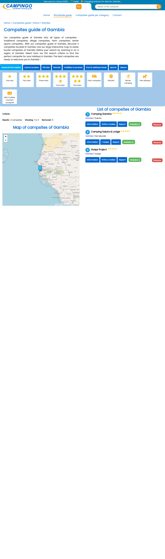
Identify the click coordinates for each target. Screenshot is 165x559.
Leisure (123, 67)
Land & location (31, 67)
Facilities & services (73, 67)
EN (78, 6)
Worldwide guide (63, 15)
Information (92, 124)
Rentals (56, 67)
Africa (36, 22)
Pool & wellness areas (96, 67)
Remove (157, 125)
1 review (105, 142)
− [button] (6, 140)
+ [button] (6, 136)
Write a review (108, 124)
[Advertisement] (123, 41)
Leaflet (58, 205)
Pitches (46, 67)
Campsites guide (21, 22)
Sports (113, 67)
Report (122, 124)
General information (11, 67)
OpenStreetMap (67, 205)
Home (46, 15)
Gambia (46, 22)
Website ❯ (135, 124)
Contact (117, 15)
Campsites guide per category (92, 15)
